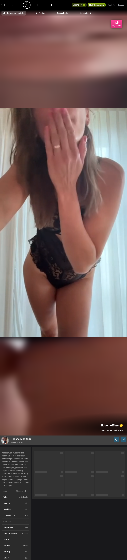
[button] (111, 4)
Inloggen (121, 5)
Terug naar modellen (16, 13)
